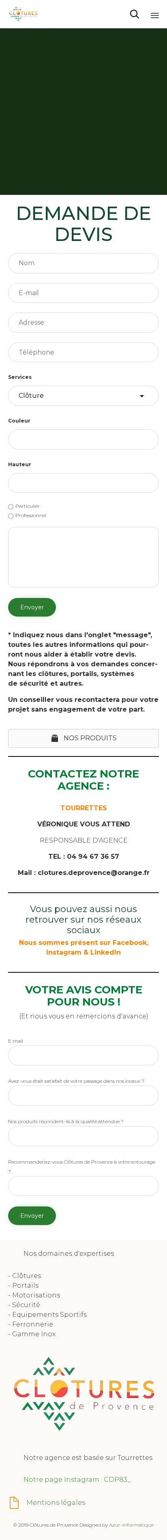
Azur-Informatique (131, 1525)
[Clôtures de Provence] (23, 14)
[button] (83, 738)
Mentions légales (55, 1502)
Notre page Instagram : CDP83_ (77, 1479)
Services (20, 377)
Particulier (27, 506)
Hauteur (19, 464)
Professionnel (30, 515)
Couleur (19, 421)
